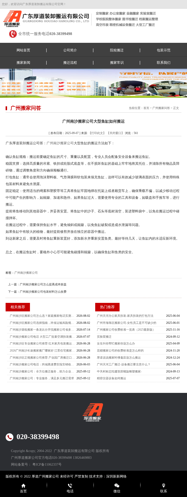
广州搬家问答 (161, 108)
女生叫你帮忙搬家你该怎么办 (116, 343)
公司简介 (70, 50)
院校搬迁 (117, 50)
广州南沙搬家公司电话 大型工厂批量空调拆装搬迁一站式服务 (43, 336)
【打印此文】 (97, 133)
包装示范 (163, 50)
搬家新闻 (23, 62)
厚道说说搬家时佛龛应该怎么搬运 (119, 357)
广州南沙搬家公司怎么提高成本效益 (43, 284)
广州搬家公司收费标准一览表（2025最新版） (126, 329)
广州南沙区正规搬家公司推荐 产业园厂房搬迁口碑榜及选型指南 (43, 357)
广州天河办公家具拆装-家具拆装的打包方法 (125, 315)
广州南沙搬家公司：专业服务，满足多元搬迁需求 (42, 378)
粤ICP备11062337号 (47, 464)
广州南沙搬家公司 (60, 143)
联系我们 (163, 62)
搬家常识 (117, 62)
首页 (146, 108)
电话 (70, 491)
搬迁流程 (70, 62)
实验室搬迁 (104, 336)
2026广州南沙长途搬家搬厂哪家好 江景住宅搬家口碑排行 (43, 350)
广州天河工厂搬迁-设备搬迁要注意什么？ (123, 364)
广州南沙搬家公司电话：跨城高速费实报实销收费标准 (43, 364)
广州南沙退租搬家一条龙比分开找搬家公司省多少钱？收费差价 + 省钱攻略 (43, 329)
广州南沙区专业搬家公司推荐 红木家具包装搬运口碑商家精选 (43, 343)
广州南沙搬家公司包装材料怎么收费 (43, 291)
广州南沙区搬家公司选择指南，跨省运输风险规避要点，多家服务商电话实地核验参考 (43, 323)
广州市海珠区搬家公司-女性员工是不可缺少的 (126, 323)
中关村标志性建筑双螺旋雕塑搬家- (119, 371)
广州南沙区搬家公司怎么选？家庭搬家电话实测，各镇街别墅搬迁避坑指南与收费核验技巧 (43, 315)
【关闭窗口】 (115, 133)
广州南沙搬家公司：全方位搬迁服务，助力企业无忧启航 (43, 371)
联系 (163, 491)
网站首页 (23, 50)
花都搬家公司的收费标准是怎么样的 (120, 350)
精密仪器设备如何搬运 (111, 378)
